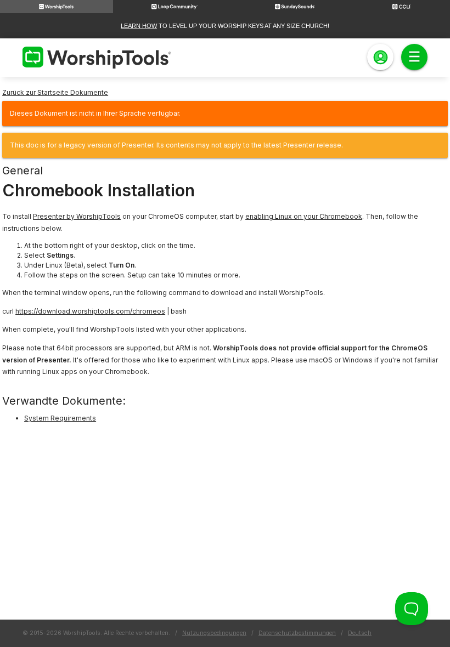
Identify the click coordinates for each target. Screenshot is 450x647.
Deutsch (360, 633)
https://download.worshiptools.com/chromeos (90, 311)
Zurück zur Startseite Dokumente (55, 92)
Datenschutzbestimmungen (297, 633)
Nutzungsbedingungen (214, 633)
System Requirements (60, 418)
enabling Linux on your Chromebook (303, 216)
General (22, 170)
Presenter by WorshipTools (77, 216)
